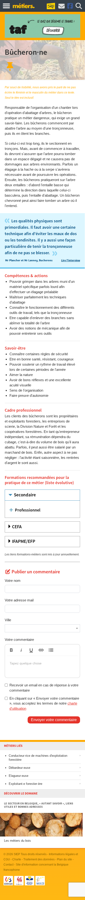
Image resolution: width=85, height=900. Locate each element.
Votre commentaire (19, 640)
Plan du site (64, 859)
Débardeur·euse (19, 767)
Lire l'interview (70, 260)
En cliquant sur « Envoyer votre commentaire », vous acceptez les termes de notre (44, 703)
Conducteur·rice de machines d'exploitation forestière (38, 757)
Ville (8, 620)
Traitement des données (39, 859)
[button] (11, 650)
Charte (16, 859)
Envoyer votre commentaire (54, 720)
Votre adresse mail (19, 600)
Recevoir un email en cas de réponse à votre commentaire (43, 687)
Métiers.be (23, 5)
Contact (8, 864)
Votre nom (13, 581)
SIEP (17, 854)
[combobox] (42, 628)
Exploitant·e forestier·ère (25, 784)
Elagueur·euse (18, 775)
